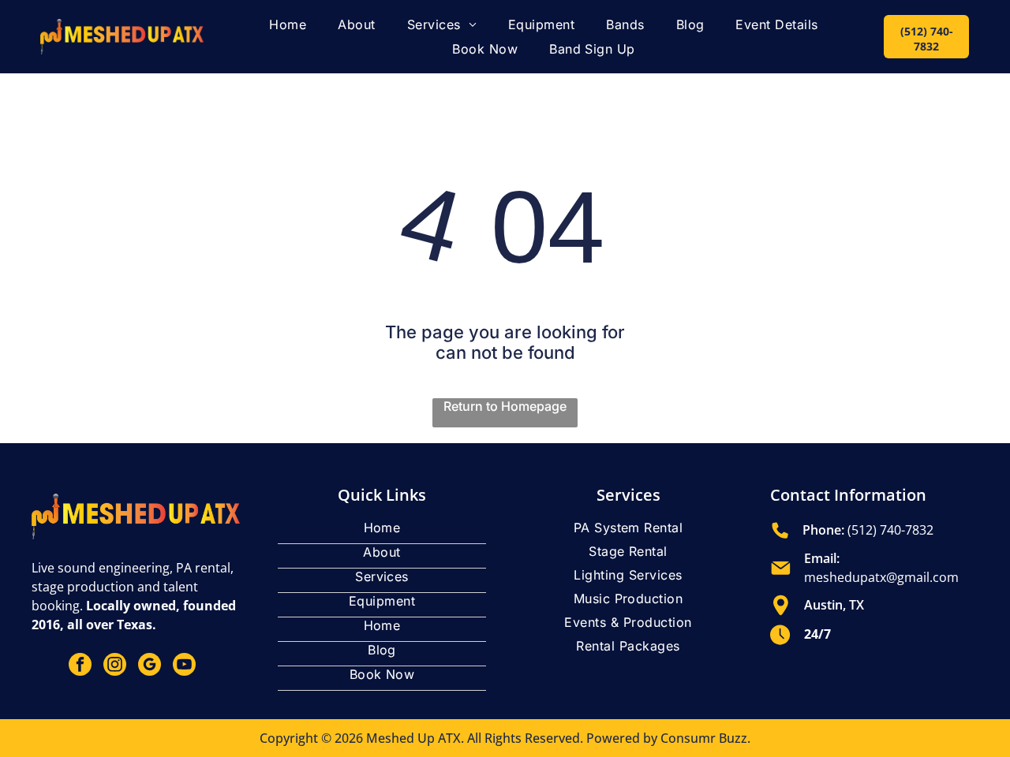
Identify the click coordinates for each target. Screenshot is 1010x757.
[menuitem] (287, 24)
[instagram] (114, 666)
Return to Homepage (505, 406)
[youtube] (184, 666)
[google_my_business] (149, 666)
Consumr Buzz (703, 738)
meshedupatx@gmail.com (881, 577)
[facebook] (80, 666)
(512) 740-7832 (890, 530)
